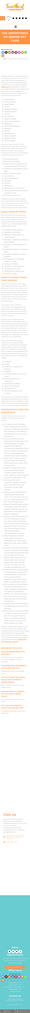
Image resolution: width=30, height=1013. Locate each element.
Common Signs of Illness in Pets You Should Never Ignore (12, 694)
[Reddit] (9, 52)
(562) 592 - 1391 (12, 842)
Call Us (8, 1011)
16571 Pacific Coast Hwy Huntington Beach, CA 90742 (15, 837)
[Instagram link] (20, 951)
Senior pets (5, 87)
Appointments (23, 1011)
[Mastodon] (19, 52)
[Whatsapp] (25, 52)
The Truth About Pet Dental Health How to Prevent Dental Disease (13, 680)
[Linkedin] (12, 52)
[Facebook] (2, 52)
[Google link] (13, 951)
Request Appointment (15, 967)
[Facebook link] (9, 951)
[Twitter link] (16, 951)
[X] (6, 52)
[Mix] (22, 52)
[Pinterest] (15, 52)
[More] (2, 55)
